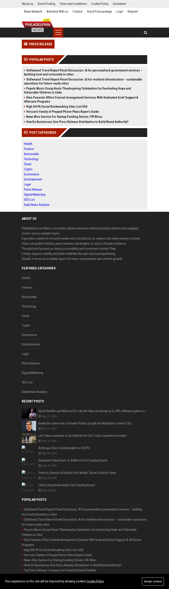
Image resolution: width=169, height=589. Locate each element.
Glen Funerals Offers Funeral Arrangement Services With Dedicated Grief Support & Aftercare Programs (81, 99)
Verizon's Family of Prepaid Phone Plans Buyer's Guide (62, 111)
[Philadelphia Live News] (37, 25)
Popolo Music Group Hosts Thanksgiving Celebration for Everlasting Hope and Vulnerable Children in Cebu (77, 90)
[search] (145, 33)
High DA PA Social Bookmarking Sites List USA (56, 106)
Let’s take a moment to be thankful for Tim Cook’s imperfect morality (82, 436)
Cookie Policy (95, 581)
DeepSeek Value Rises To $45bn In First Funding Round (72, 460)
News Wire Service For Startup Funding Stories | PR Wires (64, 116)
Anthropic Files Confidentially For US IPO (64, 448)
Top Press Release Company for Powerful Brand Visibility (60, 570)
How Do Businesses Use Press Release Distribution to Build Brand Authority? (77, 122)
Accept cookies (153, 581)
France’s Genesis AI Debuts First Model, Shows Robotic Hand (77, 473)
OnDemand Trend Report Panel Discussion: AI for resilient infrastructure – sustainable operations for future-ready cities (83, 81)
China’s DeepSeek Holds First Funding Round (66, 485)
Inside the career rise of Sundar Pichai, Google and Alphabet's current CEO (85, 423)
